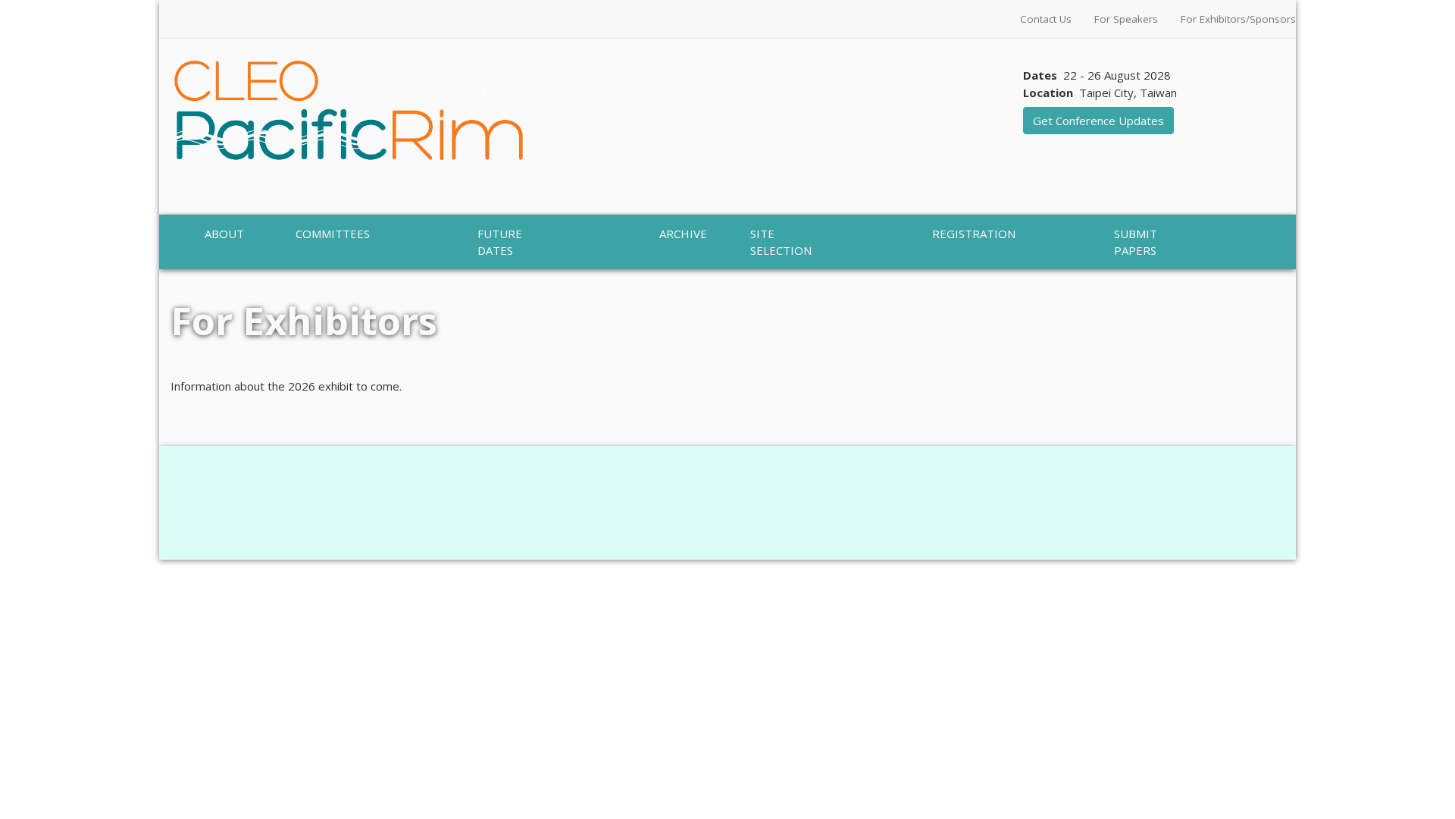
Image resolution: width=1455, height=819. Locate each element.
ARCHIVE (683, 233)
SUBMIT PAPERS (1135, 242)
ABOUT (224, 233)
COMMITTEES (333, 233)
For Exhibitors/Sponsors (1238, 19)
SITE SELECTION (781, 242)
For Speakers (1126, 19)
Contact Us (1046, 19)
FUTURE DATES (499, 242)
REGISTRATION (973, 233)
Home (188, 277)
